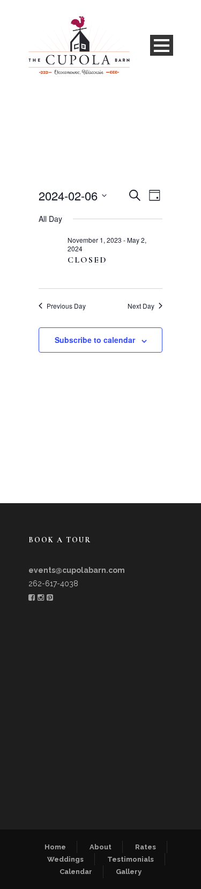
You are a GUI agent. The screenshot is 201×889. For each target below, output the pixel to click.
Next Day (141, 306)
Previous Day (66, 306)
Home (55, 847)
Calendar (75, 872)
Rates (145, 847)
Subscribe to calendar (95, 339)
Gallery (129, 872)
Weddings (65, 859)
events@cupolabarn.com (76, 570)
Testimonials (130, 859)
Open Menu (161, 45)
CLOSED (87, 260)
